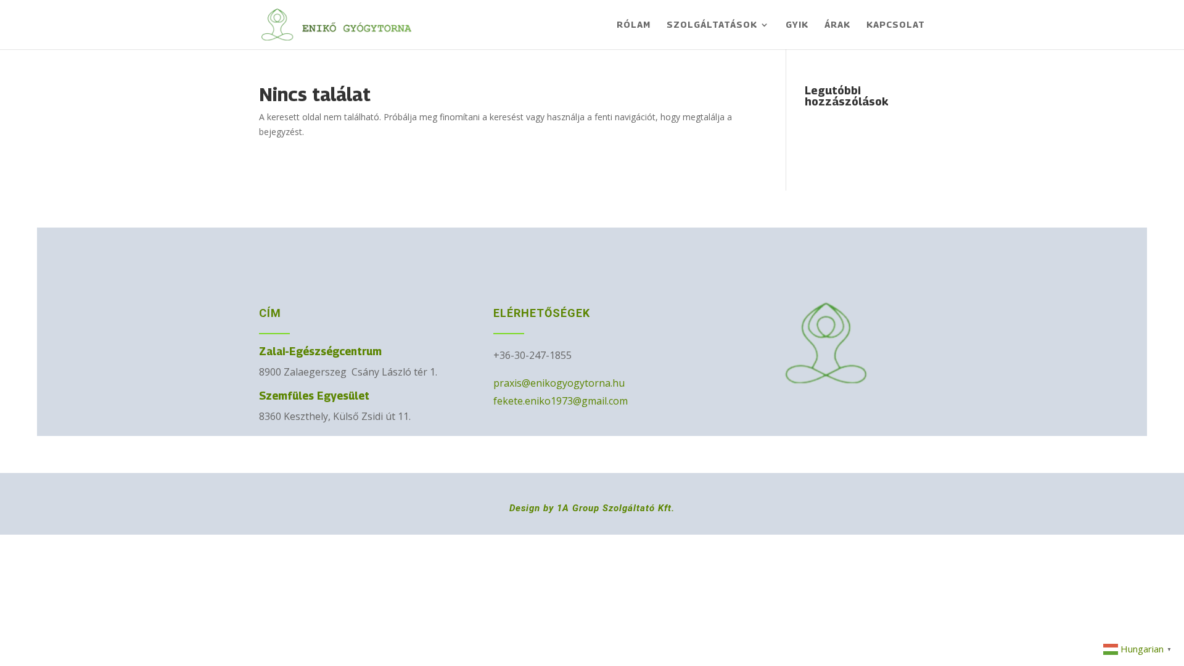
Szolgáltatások (712, 25)
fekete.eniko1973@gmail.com (560, 401)
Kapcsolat (895, 25)
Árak (837, 25)
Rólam (634, 25)
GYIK (797, 25)
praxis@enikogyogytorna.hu (559, 383)
